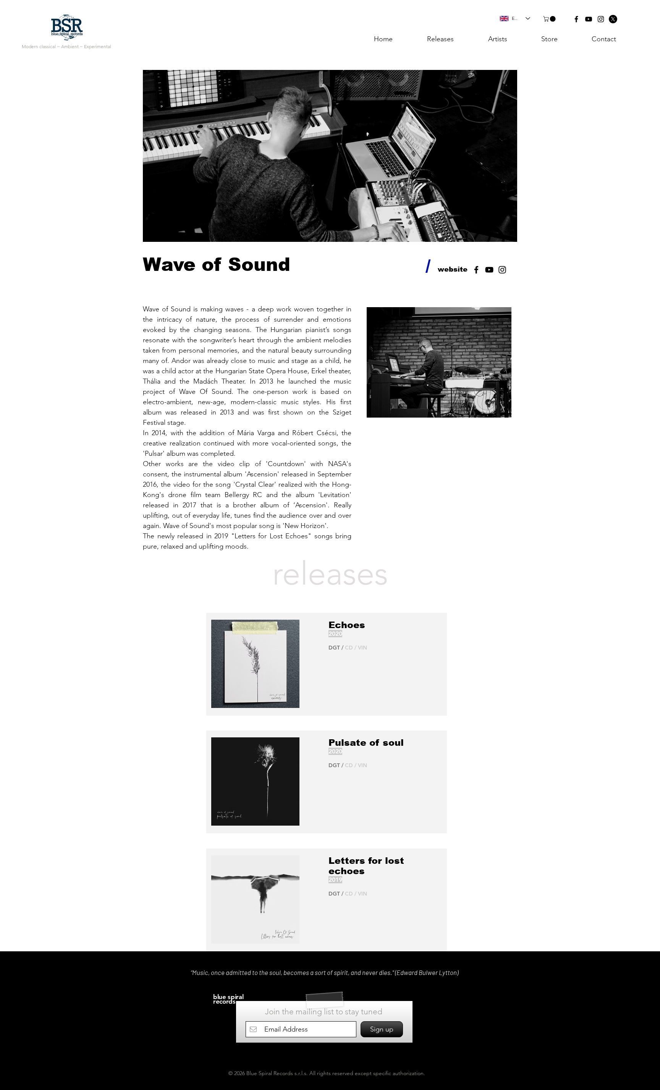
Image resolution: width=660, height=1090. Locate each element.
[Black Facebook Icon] (576, 19)
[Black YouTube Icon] (588, 19)
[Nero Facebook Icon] (476, 270)
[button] (550, 19)
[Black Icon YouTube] (489, 270)
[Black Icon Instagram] (502, 270)
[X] (613, 19)
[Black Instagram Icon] (601, 19)
